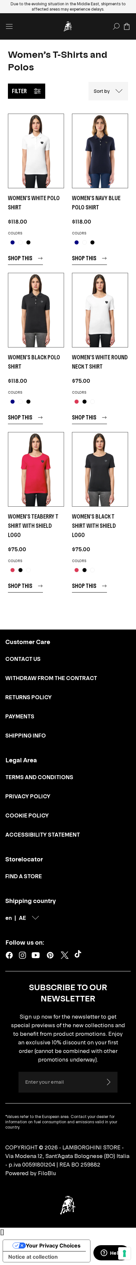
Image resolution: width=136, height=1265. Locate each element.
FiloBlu (47, 1173)
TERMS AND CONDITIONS (39, 777)
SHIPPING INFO (25, 736)
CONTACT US (23, 659)
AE (22, 918)
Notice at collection (33, 1256)
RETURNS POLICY (28, 697)
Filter (19, 91)
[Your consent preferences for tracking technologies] (124, 1253)
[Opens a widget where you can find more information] (111, 1253)
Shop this (20, 258)
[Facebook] (9, 955)
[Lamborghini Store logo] (68, 26)
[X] (65, 955)
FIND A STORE (23, 876)
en (8, 918)
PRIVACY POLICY (28, 796)
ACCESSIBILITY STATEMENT (42, 835)
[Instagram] (22, 955)
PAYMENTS (19, 716)
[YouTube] (36, 955)
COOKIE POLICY (27, 815)
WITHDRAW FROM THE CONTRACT (51, 678)
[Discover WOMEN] (36, 151)
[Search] (116, 26)
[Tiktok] (79, 955)
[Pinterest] (50, 955)
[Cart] (127, 26)
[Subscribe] (108, 1082)
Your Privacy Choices (53, 1245)
